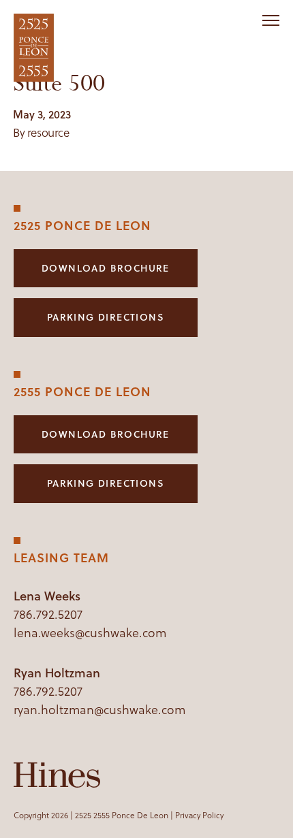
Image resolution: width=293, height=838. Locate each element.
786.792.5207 (48, 614)
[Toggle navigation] (270, 20)
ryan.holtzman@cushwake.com (99, 709)
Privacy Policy (199, 815)
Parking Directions (105, 317)
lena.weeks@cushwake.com (90, 632)
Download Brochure (106, 268)
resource (48, 133)
